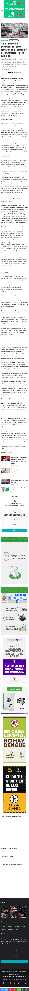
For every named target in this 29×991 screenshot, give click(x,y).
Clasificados (19, 979)
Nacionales (10, 926)
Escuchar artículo (14, 40)
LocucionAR (17, 974)
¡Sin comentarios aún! (14, 503)
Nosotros (3, 933)
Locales (3, 926)
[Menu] (2, 10)
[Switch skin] (27, 10)
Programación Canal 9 (20, 976)
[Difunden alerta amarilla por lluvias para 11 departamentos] (5, 489)
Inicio (4, 976)
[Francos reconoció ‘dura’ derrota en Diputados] (5, 481)
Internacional (4, 40)
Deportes (4, 929)
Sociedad (17, 926)
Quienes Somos (10, 976)
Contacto (3, 947)
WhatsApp (17, 72)
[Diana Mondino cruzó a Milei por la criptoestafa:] (5, 458)
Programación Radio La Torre (8, 979)
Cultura (17, 929)
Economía (23, 926)
